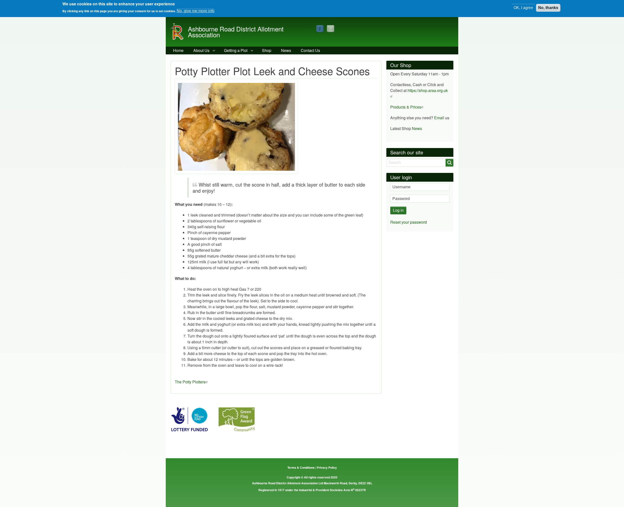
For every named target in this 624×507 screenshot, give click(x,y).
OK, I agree (523, 8)
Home (178, 50)
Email (439, 117)
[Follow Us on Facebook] (319, 28)
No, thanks (548, 8)
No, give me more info (195, 11)
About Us (201, 50)
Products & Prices (405, 107)
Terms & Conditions (301, 467)
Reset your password (408, 222)
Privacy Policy (327, 467)
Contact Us (310, 50)
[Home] (179, 31)
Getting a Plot (235, 50)
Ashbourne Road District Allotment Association (235, 31)
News (286, 50)
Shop (266, 50)
